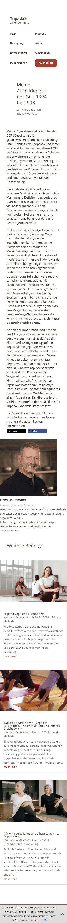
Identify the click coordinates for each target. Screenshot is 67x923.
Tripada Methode (27, 113)
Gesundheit (42, 52)
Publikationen (18, 62)
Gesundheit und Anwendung (21, 844)
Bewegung (16, 43)
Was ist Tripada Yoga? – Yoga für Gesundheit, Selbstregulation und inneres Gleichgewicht (32, 725)
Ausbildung (46, 62)
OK (46, 920)
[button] (16, 431)
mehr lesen (10, 656)
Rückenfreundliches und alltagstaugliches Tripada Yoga (31, 835)
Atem (38, 43)
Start (13, 33)
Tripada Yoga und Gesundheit (24, 614)
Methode (40, 33)
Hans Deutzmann (32, 109)
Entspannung (18, 52)
